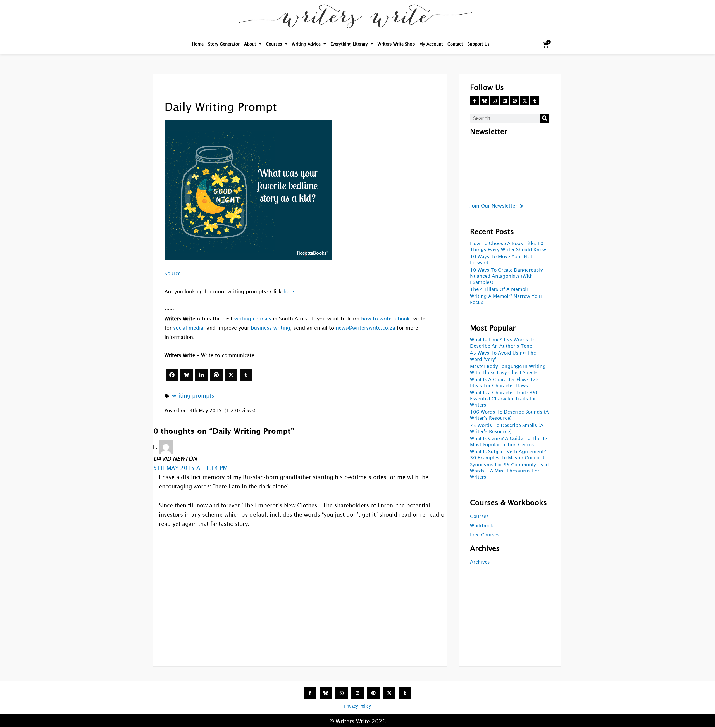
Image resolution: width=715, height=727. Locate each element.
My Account (431, 44)
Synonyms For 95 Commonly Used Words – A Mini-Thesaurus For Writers (509, 471)
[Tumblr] (246, 375)
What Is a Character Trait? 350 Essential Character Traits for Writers (504, 399)
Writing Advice (306, 44)
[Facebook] (172, 375)
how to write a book (385, 319)
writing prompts (193, 396)
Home (198, 44)
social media (188, 328)
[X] (231, 375)
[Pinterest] (216, 375)
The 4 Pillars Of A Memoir (499, 289)
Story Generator (224, 44)
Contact (455, 44)
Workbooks (483, 525)
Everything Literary (349, 44)
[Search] (544, 118)
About (250, 44)
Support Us (479, 44)
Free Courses (485, 535)
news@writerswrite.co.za (365, 328)
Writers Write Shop (396, 44)
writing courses (252, 319)
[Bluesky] (186, 375)
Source (173, 273)
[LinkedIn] (201, 375)
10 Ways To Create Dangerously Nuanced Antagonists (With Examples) (506, 276)
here (288, 291)
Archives (480, 562)
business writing (270, 328)
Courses (274, 44)
